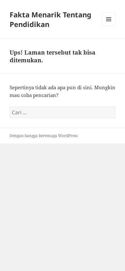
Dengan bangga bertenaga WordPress (44, 135)
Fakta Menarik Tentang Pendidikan (50, 19)
